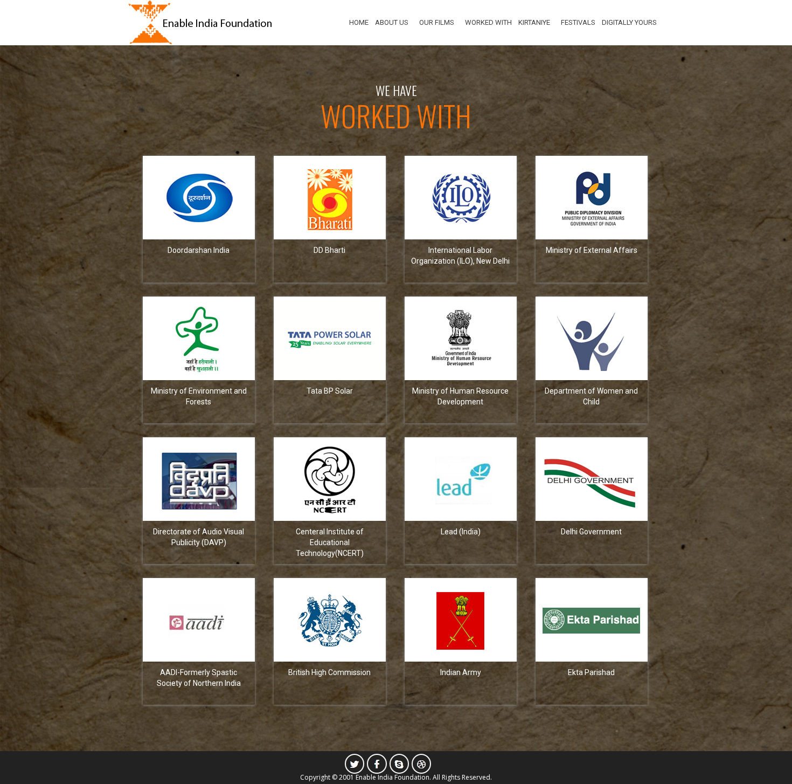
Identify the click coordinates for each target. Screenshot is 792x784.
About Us (391, 22)
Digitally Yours (629, 22)
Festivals (578, 22)
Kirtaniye (534, 22)
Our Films (436, 22)
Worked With (488, 22)
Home (359, 22)
